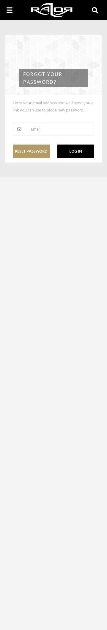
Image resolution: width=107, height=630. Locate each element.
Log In (75, 151)
